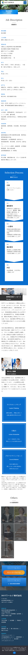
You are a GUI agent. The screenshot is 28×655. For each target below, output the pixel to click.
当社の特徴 (4, 620)
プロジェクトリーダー (7, 635)
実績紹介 (19, 620)
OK (14, 652)
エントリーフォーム (14, 572)
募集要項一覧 (4, 628)
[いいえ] (26, 650)
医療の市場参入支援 (6, 615)
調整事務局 (19, 637)
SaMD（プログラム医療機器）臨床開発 (11, 613)
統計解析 (16, 638)
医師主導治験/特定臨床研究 (8, 610)
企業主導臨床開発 (5, 612)
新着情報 (3, 622)
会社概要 (12, 620)
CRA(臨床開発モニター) (7, 637)
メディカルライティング (7, 640)
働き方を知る (4, 630)
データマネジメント (6, 638)
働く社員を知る (15, 628)
